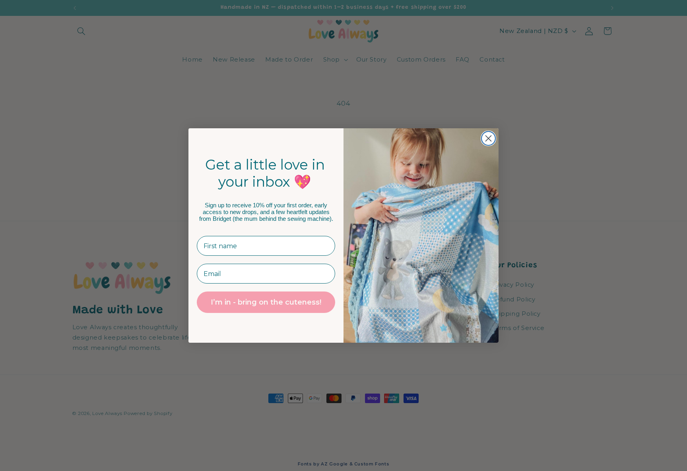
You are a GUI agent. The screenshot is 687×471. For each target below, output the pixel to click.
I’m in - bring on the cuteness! (266, 302)
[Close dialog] (488, 138)
